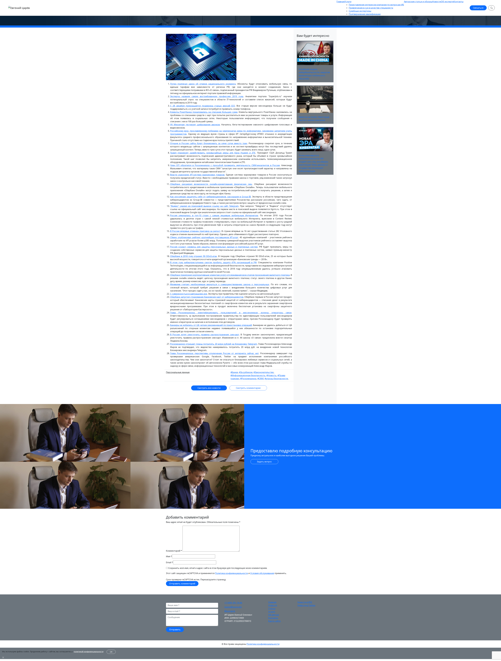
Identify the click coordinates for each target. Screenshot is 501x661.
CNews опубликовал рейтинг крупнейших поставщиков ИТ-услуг (204, 237)
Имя (168, 556)
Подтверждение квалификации (365, 14)
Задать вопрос (264, 461)
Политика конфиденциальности (231, 573)
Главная (340, 1)
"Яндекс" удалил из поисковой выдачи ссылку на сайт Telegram (204, 206)
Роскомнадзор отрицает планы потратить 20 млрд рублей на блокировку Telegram (213, 344)
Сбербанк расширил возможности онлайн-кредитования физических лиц (211, 184)
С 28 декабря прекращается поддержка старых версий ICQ (202, 105)
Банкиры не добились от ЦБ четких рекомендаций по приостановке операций (211, 325)
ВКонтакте (229, 611)
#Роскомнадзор (248, 378)
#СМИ (260, 378)
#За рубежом (245, 372)
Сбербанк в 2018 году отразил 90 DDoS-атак (193, 256)
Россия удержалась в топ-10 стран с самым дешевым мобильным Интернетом (214, 215)
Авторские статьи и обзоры (418, 1)
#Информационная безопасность (248, 375)
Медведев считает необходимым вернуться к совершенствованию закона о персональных (219, 284)
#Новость (271, 375)
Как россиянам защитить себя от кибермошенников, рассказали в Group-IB (210, 196)
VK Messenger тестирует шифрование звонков (195, 124)
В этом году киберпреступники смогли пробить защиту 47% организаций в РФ (213, 262)
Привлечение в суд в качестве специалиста (371, 7)
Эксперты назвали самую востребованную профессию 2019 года (206, 96)
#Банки (234, 372)
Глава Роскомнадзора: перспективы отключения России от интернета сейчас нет (214, 353)
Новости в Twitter (306, 605)
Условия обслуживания (262, 573)
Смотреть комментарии (248, 388)
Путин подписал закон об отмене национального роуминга (203, 83)
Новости (436, 1)
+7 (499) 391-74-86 (233, 602)
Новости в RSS (304, 602)
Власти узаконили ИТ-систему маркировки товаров (197, 174)
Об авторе (273, 614)
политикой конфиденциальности (88, 651)
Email (168, 562)
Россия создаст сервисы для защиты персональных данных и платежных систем (214, 246)
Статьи (271, 608)
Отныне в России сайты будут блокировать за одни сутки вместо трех (208, 143)
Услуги (348, 1)
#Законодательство (264, 372)
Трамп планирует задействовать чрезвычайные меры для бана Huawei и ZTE (212, 152)
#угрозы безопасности (276, 378)
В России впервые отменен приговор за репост (195, 231)
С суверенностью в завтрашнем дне (188, 293)
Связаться (478, 7)
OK (111, 652)
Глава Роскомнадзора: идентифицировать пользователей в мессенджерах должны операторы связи (230, 312)
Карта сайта (274, 621)
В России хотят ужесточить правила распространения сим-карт (204, 334)
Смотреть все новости (209, 388)
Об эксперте (447, 1)
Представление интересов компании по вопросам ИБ (376, 4)
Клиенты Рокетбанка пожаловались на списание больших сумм (203, 112)
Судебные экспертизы (360, 11)
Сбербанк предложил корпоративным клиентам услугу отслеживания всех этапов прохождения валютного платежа (230, 275)
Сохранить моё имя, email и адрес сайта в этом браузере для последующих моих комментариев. (217, 568)
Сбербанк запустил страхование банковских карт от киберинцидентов (206, 297)
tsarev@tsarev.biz (233, 607)
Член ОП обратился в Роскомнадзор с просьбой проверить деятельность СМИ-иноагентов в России (225, 165)
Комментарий (174, 550)
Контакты (458, 1)
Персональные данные (178, 372)
